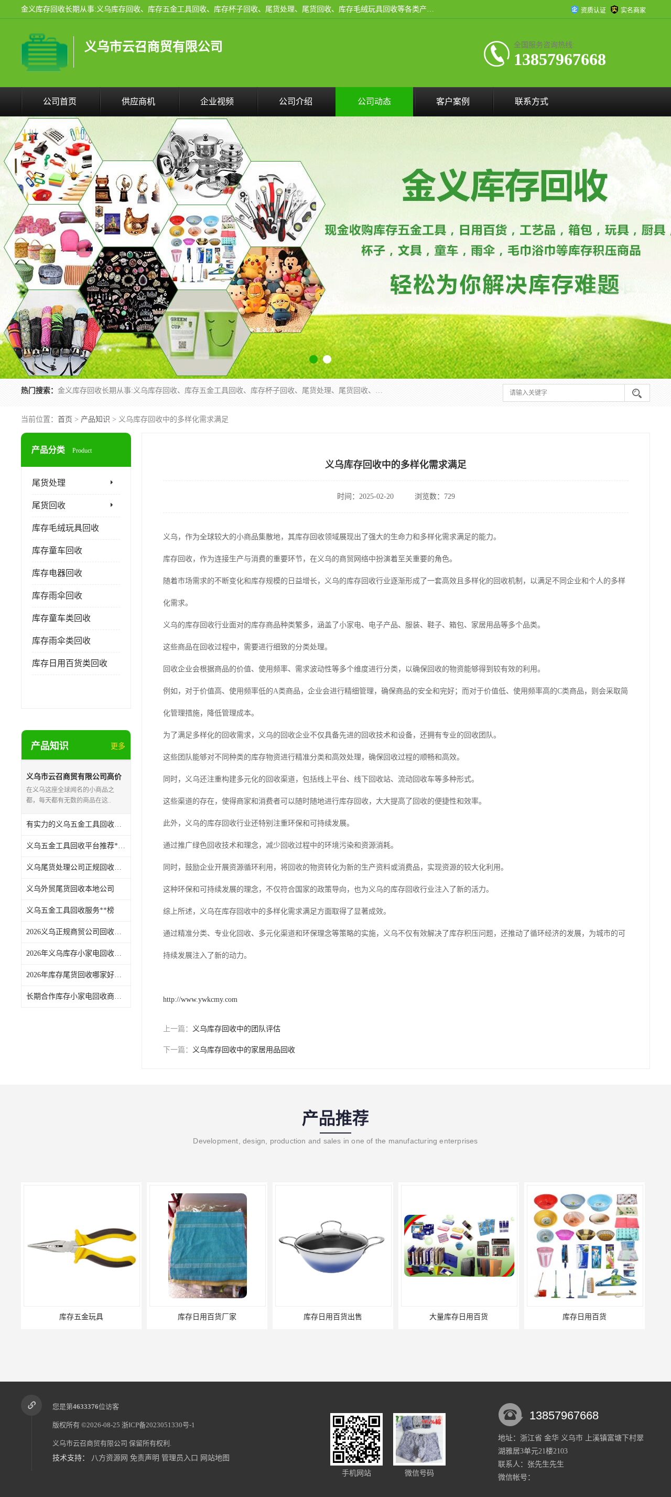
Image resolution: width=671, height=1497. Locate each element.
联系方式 (531, 101)
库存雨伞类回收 (61, 640)
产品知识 (95, 419)
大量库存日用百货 (333, 1317)
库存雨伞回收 (57, 595)
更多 (118, 746)
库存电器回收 (57, 573)
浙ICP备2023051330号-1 (158, 1425)
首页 (65, 419)
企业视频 (217, 101)
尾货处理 (49, 482)
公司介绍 (295, 101)
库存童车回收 (57, 550)
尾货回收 (49, 505)
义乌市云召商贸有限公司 (89, 1443)
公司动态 (374, 101)
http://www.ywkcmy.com (200, 999)
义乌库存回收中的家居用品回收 (243, 1050)
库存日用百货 (459, 1317)
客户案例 (453, 101)
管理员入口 (179, 1458)
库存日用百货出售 (207, 1317)
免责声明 (144, 1458)
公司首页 (60, 101)
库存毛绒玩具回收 (65, 527)
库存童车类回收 (61, 618)
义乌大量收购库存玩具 (584, 1317)
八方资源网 (109, 1458)
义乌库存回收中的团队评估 (236, 1029)
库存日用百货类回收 (69, 663)
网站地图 (215, 1458)
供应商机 (138, 101)
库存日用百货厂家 (81, 1317)
